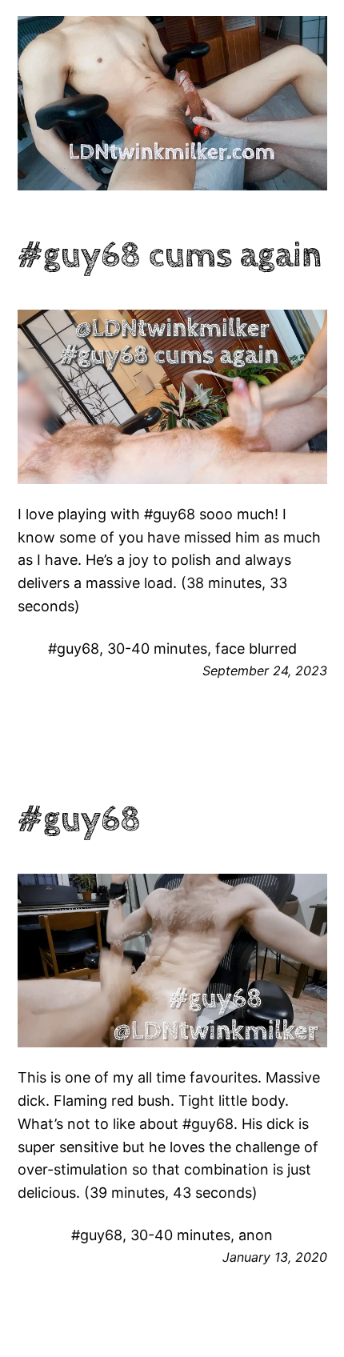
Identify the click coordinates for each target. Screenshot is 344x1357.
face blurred (256, 648)
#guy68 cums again (170, 256)
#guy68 (73, 648)
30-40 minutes (157, 648)
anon (255, 1235)
